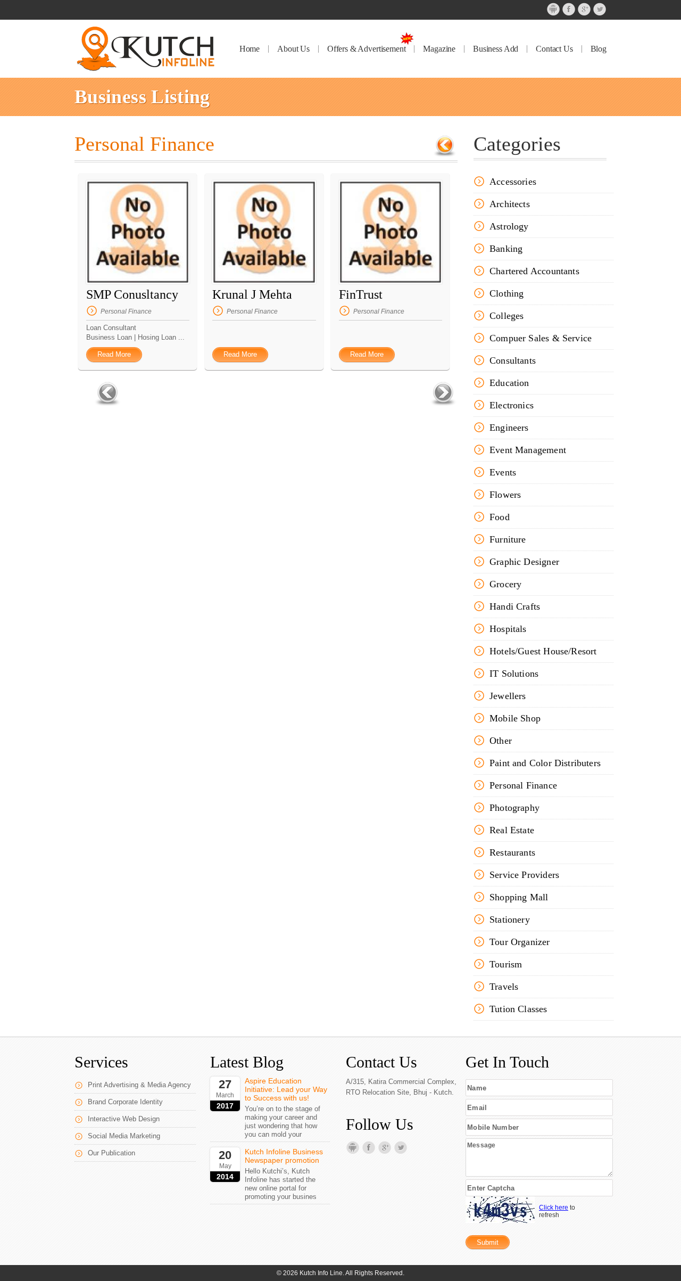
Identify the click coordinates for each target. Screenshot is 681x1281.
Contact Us (554, 49)
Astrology (509, 226)
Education (509, 382)
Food (499, 517)
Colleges (506, 315)
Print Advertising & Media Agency (139, 1085)
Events (502, 472)
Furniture (507, 539)
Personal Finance (126, 311)
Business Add (495, 49)
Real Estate (511, 830)
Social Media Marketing (124, 1136)
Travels (503, 986)
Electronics (511, 405)
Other (500, 740)
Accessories (512, 181)
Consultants (512, 360)
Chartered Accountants (534, 271)
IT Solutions (513, 673)
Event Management (527, 450)
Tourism (505, 964)
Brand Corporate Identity (125, 1102)
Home (249, 49)
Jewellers (507, 696)
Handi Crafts (514, 606)
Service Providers (524, 874)
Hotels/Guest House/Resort (543, 651)
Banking (505, 248)
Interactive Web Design (124, 1119)
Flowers (505, 494)
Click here (553, 1207)
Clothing (506, 293)
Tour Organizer (519, 942)
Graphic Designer (524, 561)
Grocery (505, 584)
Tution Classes (518, 1009)
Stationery (509, 919)
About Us (293, 49)
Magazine (439, 49)
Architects (509, 204)
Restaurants (512, 852)
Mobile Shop (515, 718)
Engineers (509, 427)
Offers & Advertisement (366, 49)
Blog (599, 49)
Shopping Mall (518, 897)
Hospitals (508, 628)
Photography (514, 807)
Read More (114, 354)
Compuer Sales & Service (540, 338)
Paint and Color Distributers (545, 763)
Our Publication (111, 1153)
